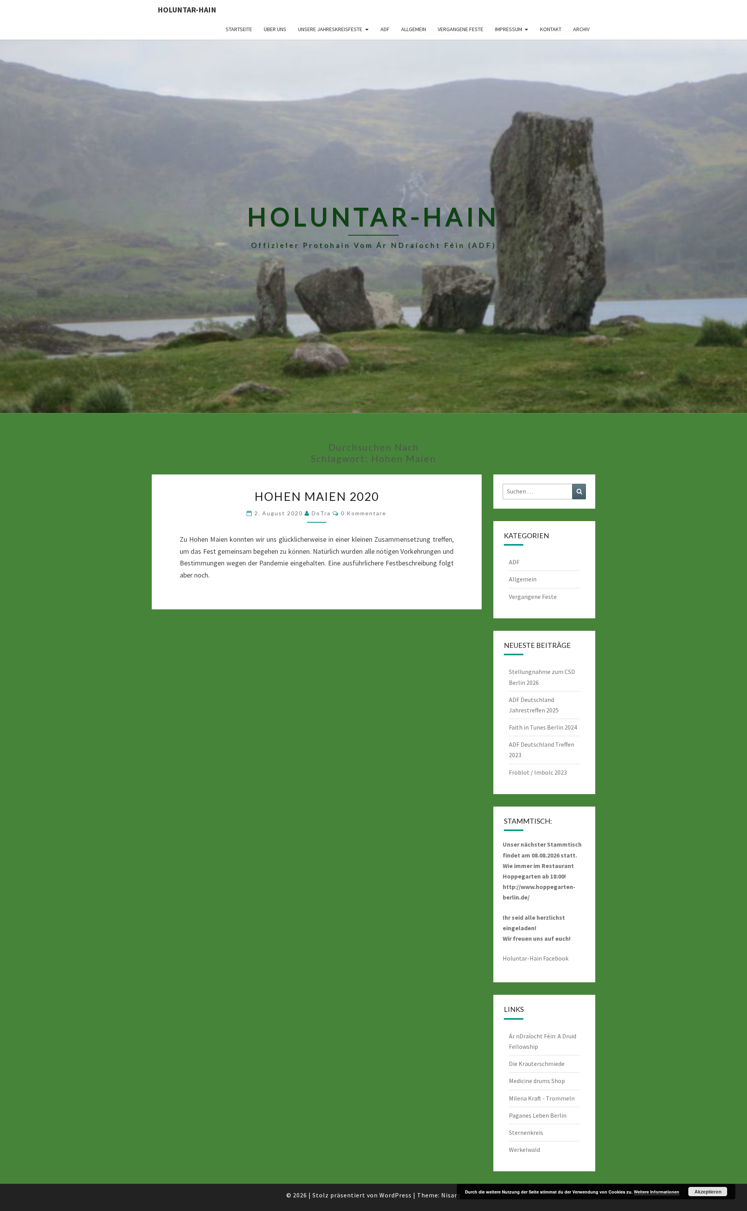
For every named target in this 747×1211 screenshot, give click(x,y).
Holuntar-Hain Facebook (535, 958)
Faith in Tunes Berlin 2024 (543, 727)
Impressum (508, 29)
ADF (385, 29)
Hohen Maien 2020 (316, 496)
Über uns (275, 29)
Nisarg (451, 1195)
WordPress (395, 1195)
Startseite (239, 29)
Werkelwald (524, 1149)
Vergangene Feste (460, 29)
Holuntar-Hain (187, 9)
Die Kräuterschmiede (537, 1064)
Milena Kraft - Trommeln (542, 1098)
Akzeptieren (707, 1191)
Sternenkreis (526, 1132)
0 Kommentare (363, 513)
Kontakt (550, 29)
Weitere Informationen (656, 1192)
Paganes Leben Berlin (537, 1115)
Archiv (581, 29)
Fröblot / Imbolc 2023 (538, 772)
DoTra (321, 513)
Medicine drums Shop (537, 1081)
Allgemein (413, 29)
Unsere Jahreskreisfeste (330, 29)
